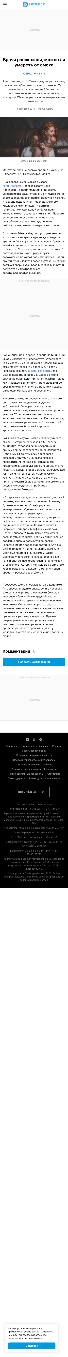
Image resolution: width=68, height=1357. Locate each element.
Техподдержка (16, 778)
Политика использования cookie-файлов (34, 769)
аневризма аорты (39, 370)
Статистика (53, 773)
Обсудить (47, 108)
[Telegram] (40, 739)
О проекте (12, 746)
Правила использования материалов (34, 759)
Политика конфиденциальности (34, 755)
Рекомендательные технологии (25, 773)
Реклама (57, 746)
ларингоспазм (12, 185)
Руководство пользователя (44, 778)
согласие (13, 1338)
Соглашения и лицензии (35, 746)
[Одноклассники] (34, 739)
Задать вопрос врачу (34, 750)
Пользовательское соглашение (34, 764)
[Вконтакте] (27, 739)
